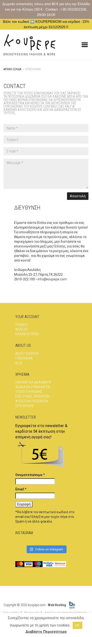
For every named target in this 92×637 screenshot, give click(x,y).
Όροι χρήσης (24, 406)
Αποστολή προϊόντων (31, 401)
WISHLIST (21, 329)
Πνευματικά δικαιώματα (33, 382)
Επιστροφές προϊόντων (32, 396)
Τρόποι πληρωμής (28, 392)
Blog (19, 363)
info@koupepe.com (52, 279)
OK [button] (77, 625)
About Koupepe (27, 353)
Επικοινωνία (24, 358)
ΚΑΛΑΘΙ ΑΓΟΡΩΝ (27, 334)
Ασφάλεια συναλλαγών (32, 387)
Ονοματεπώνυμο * (30, 475)
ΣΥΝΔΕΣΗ (21, 325)
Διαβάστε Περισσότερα (46, 631)
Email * (20, 489)
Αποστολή (78, 196)
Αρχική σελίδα (12, 69)
